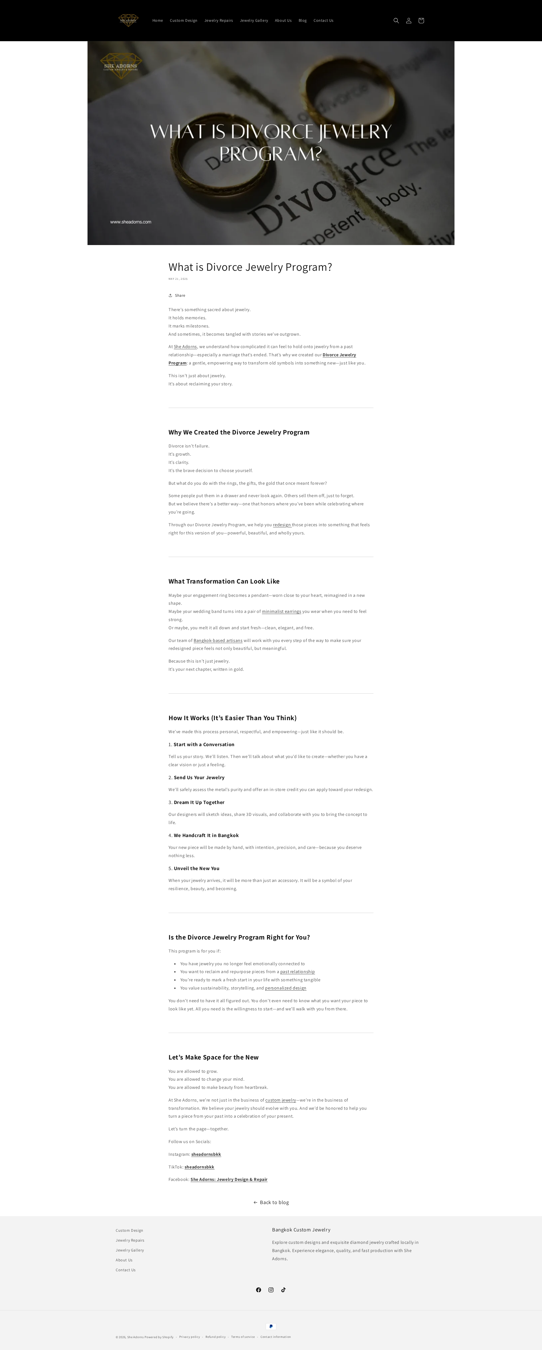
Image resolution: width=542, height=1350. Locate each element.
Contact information (276, 1337)
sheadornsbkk (206, 1154)
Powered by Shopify (159, 1337)
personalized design (285, 988)
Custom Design (129, 1230)
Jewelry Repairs (130, 1240)
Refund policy (216, 1337)
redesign (282, 525)
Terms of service (243, 1337)
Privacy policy (189, 1337)
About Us (124, 1259)
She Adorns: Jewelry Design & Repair (229, 1179)
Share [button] (180, 295)
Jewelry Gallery (130, 1250)
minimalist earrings (281, 611)
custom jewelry (280, 1100)
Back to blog (274, 1202)
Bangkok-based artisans (218, 640)
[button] (396, 20)
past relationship (297, 972)
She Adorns (185, 346)
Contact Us (126, 1269)
